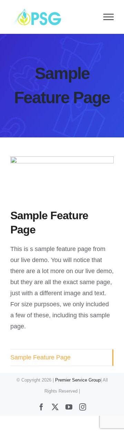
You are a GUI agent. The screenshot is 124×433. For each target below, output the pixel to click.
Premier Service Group (78, 380)
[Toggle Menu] (109, 17)
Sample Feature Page (40, 357)
